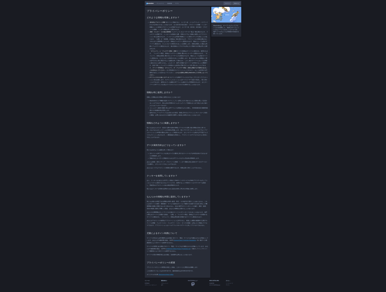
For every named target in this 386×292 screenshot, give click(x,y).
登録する (236, 3)
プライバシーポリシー (151, 285)
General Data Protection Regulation (185, 240)
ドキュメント (164, 283)
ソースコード (229, 283)
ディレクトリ (160, 3)
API (162, 285)
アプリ (177, 3)
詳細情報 (169, 3)
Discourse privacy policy (166, 274)
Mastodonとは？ (193, 280)
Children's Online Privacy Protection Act (178, 249)
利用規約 (147, 283)
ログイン (227, 3)
